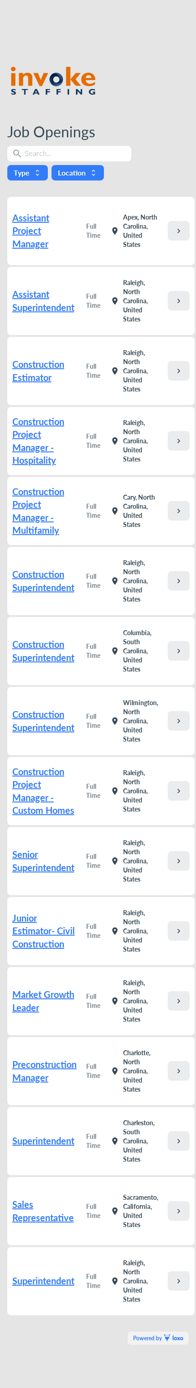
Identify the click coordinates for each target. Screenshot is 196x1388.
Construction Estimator (38, 371)
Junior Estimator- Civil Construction (43, 930)
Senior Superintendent (43, 861)
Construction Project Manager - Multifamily (38, 511)
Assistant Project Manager (30, 230)
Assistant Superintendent (43, 301)
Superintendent (43, 1140)
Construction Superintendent (43, 581)
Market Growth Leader (43, 1001)
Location (78, 172)
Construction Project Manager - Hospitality (38, 441)
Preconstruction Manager (44, 1071)
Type (27, 172)
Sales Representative (43, 1211)
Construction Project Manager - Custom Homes (43, 791)
